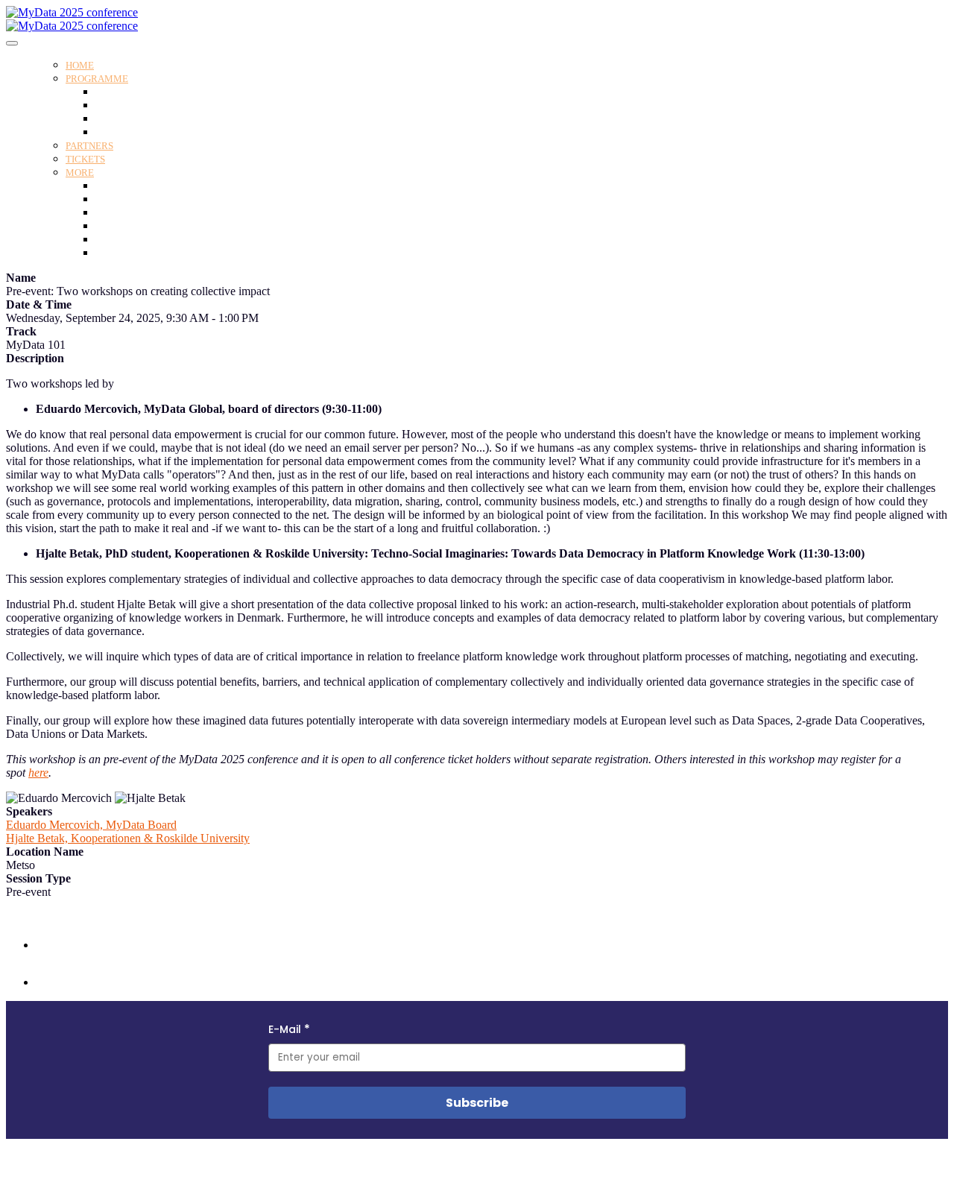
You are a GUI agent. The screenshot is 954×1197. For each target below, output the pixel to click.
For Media (117, 239)
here (38, 772)
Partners (89, 145)
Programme (97, 78)
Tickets (85, 159)
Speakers (114, 105)
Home (80, 65)
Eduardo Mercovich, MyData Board (91, 824)
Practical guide (126, 199)
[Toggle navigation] (12, 43)
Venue (108, 186)
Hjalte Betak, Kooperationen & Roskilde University (128, 838)
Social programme (134, 132)
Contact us (117, 226)
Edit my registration (137, 253)
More (80, 172)
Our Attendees (125, 212)
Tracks (109, 118)
